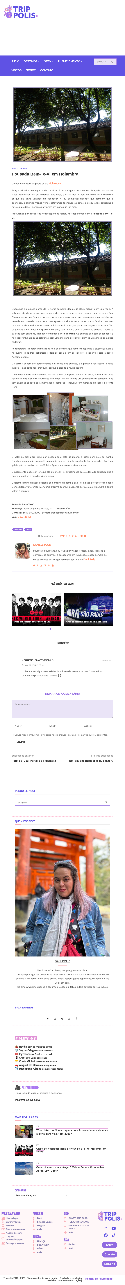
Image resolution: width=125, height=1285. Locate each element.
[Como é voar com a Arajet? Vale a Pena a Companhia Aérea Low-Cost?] (24, 1168)
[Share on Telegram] (81, 536)
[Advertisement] (84, 28)
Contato (46, 70)
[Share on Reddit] (76, 536)
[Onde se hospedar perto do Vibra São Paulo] (88, 609)
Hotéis (29, 529)
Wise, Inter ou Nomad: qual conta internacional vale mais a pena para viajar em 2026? (72, 1132)
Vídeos (16, 70)
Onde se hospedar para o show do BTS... (32, 621)
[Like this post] (63, 536)
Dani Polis (89, 559)
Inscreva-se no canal (27, 1100)
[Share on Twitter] (69, 536)
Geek (47, 61)
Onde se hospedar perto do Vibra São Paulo (86, 621)
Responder (106, 661)
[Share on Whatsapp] (78, 536)
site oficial (24, 517)
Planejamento (69, 61)
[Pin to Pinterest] (72, 536)
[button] (15, 611)
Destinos (30, 61)
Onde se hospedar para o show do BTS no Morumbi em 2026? (71, 1150)
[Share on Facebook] (66, 536)
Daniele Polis (42, 544)
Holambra (55, 183)
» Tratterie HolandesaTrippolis (37, 660)
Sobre (31, 70)
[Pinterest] (63, 1018)
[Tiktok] (77, 1018)
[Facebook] (48, 1018)
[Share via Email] (85, 536)
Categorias (20, 1190)
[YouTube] (113, 1228)
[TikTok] (113, 1235)
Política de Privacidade (98, 1279)
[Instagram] (55, 1018)
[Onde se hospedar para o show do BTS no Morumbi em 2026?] (36, 609)
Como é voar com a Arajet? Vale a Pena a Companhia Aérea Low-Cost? (70, 1169)
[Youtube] (70, 1018)
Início (15, 61)
